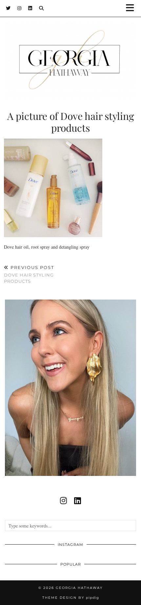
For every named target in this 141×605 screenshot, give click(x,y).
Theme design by (70, 597)
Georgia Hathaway (79, 588)
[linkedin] (77, 500)
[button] (132, 8)
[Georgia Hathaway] (70, 49)
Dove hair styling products (29, 274)
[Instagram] (19, 8)
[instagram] (63, 500)
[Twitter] (8, 8)
